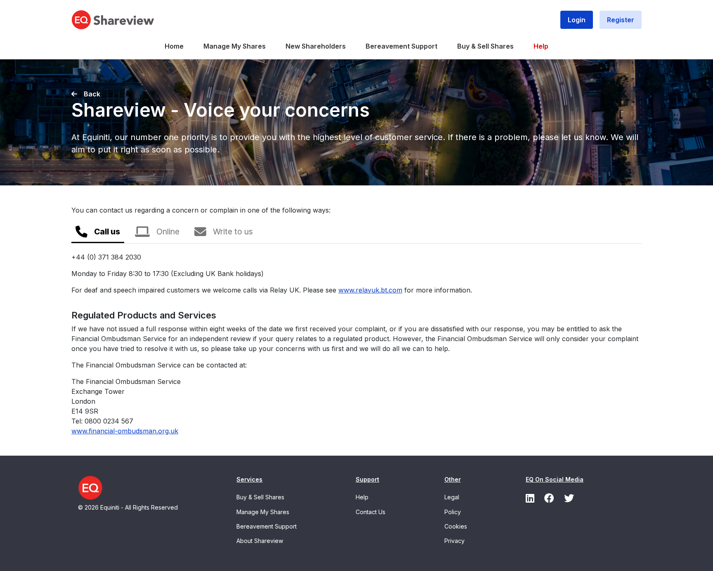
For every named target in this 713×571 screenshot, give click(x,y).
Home (174, 46)
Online (167, 231)
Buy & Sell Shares (485, 46)
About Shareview (259, 540)
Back (92, 94)
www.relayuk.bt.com (370, 290)
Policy (452, 511)
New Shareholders (316, 46)
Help (541, 46)
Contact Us (370, 511)
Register (620, 20)
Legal (451, 497)
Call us (107, 231)
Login (577, 20)
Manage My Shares (234, 46)
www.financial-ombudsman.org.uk (124, 431)
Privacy (454, 540)
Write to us (233, 231)
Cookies (455, 526)
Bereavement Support (401, 46)
